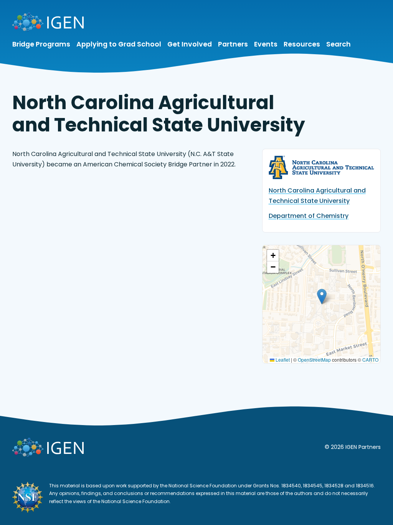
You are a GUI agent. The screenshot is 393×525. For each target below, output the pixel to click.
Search (338, 44)
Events (265, 44)
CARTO (370, 359)
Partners (233, 44)
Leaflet (282, 359)
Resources (302, 44)
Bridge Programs (41, 44)
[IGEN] (48, 23)
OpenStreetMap (314, 359)
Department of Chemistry (308, 215)
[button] (322, 296)
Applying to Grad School (118, 44)
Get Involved (189, 44)
